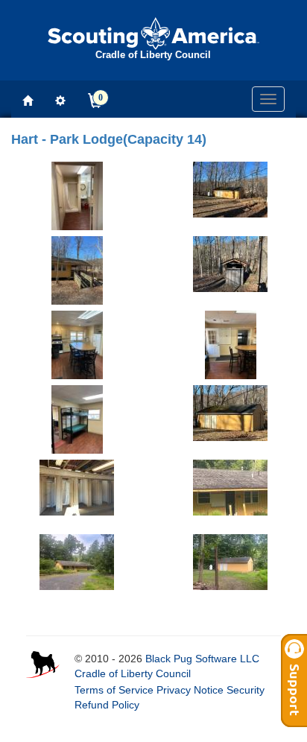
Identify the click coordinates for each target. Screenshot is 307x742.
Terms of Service (114, 690)
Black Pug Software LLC (202, 659)
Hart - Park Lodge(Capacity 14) (108, 139)
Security (246, 690)
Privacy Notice (190, 690)
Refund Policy (107, 705)
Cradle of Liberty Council (133, 673)
